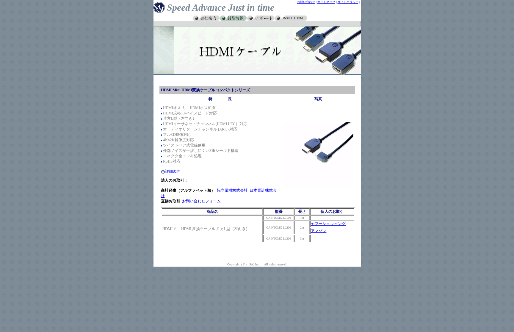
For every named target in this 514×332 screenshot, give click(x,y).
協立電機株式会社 (232, 190)
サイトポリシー (348, 2)
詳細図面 (173, 171)
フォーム (213, 201)
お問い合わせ (306, 2)
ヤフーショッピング (328, 223)
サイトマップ (326, 2)
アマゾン (318, 231)
